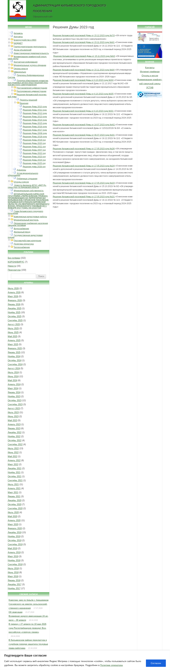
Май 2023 (12, 420)
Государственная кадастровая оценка (25, 236)
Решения (24, 103)
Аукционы (21, 170)
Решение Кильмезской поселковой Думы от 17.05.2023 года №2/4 (84, 166)
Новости (12, 266)
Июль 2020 (13, 512)
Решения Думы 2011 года (35, 110)
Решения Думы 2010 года (35, 107)
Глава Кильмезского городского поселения (25, 212)
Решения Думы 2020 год (34, 143)
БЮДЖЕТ (18, 43)
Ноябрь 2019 (14, 536)
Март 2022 (13, 464)
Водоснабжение (21, 229)
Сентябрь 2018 (15, 564)
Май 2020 (12, 516)
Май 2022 (12, 456)
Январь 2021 (14, 496)
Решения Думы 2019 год (34, 140)
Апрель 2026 (14, 292)
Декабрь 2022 (14, 432)
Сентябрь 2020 (15, 508)
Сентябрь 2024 (15, 364)
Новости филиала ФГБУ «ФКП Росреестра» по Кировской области (27, 186)
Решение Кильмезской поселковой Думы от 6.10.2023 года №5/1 (83, 111)
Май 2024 (12, 380)
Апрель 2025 (14, 340)
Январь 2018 (14, 580)
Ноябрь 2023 (14, 396)
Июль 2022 (13, 448)
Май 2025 (12, 336)
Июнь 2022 (13, 452)
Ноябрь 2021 (14, 472)
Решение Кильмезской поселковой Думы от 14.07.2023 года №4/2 (84, 125)
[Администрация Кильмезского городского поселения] (17, 20)
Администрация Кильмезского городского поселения (69, 8)
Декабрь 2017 (14, 584)
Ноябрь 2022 (14, 436)
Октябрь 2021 (14, 476)
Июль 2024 (13, 372)
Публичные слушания (27, 179)
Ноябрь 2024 (14, 356)
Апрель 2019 (14, 552)
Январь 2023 (14, 428)
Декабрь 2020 (14, 500)
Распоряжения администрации (31, 91)
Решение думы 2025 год (34, 163)
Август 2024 (14, 368)
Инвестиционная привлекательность (31, 53)
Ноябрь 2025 (14, 312)
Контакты (18, 37)
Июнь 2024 (13, 376)
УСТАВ (149, 87)
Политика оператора (24, 244)
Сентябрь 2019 (15, 544)
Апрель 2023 (14, 424)
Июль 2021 (13, 484)
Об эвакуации (15, 612)
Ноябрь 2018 (14, 560)
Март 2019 (13, 556)
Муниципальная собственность (28, 191)
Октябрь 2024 (14, 360)
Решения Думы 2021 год (34, 147)
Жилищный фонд (22, 232)
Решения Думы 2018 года (35, 137)
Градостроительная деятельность (30, 47)
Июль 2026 (13, 288)
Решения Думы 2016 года (35, 127)
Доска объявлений (22, 50)
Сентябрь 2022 (15, 444)
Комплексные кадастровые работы (30, 217)
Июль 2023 (13, 412)
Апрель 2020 (14, 520)
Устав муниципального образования (23, 174)
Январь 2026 (14, 304)
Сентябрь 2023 (15, 404)
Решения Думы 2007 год (34, 150)
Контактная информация (26, 62)
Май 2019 (12, 548)
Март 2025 (13, 344)
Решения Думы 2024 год (34, 160)
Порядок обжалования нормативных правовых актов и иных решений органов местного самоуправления (28, 83)
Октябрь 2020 (14, 504)
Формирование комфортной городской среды (27, 58)
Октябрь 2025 (14, 316)
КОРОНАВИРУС (16, 262)
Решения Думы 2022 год (34, 153)
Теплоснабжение (22, 247)
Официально (20, 72)
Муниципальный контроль (26, 220)
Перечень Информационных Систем (26, 76)
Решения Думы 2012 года (35, 113)
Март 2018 (13, 576)
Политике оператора (111, 665)
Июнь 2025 (13, 332)
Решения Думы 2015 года (35, 123)
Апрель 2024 (14, 384)
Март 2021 (13, 492)
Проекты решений (28, 100)
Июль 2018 (13, 568)
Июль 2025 (13, 328)
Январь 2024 (14, 392)
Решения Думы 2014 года (35, 120)
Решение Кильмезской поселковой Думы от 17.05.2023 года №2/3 (84, 183)
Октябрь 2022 (14, 440)
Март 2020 (13, 524)
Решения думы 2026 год (34, 167)
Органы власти (21, 69)
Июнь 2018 (13, 572)
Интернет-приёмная (150, 71)
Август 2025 (14, 324)
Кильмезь (18, 33)
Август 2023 (14, 408)
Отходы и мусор (21, 182)
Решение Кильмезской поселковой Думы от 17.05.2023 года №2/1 (84, 197)
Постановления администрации (32, 88)
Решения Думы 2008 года (35, 133)
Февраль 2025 (15, 348)
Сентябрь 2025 (15, 320)
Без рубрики (14, 258)
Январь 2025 (14, 352)
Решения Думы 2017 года (35, 130)
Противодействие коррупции (27, 241)
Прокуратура (14, 270)
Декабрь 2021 (14, 468)
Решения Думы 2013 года (35, 117)
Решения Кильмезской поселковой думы (27, 96)
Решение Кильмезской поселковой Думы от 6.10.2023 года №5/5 (83, 94)
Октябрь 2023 (14, 400)
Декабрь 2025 (14, 308)
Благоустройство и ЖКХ (25, 40)
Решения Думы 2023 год (34, 157)
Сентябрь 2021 (15, 480)
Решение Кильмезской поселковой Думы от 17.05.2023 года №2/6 (84, 149)
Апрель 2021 (14, 488)
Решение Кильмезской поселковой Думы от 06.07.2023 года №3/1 (84, 135)
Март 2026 (13, 296)
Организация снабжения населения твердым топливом (28, 224)
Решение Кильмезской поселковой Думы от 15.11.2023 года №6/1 (84, 42)
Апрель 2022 (14, 460)
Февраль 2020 (15, 528)
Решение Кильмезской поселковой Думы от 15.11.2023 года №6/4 (84, 70)
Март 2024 (13, 388)
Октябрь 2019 (14, 540)
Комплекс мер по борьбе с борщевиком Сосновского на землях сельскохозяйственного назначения (28, 604)
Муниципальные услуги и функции (30, 65)
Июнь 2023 (13, 416)
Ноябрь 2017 (14, 588)
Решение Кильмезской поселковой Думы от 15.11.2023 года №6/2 (84, 56)
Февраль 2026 (15, 300)
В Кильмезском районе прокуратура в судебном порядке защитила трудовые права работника (28, 644)
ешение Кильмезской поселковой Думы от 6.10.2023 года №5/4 (84, 80)
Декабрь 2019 (14, 532)
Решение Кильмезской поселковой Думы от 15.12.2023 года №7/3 (84, 35)
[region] (85, 660)
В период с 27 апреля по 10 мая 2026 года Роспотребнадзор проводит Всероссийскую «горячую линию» (27, 628)
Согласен (156, 663)
